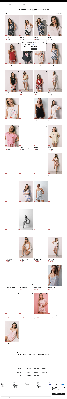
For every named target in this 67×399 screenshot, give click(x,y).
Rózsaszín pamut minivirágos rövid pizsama (11, 315)
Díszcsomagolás (15, 389)
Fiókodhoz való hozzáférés (28, 383)
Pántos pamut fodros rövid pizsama (24, 259)
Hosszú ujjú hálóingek (44, 372)
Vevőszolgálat (14, 383)
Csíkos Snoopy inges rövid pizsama (38, 65)
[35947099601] (18, 182)
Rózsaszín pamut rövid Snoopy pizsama (25, 120)
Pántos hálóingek (44, 369)
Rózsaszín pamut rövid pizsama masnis (10, 148)
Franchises (38, 384)
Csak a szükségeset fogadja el (35, 46)
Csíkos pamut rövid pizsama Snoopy (24, 148)
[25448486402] (32, 153)
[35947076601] (46, 153)
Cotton (45, 9)
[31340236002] (46, 71)
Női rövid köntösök (19, 372)
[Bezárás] (45, 41)
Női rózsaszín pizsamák (28, 368)
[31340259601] (46, 43)
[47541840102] (32, 265)
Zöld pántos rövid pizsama (9, 259)
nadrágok (30, 9)
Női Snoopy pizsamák (36, 375)
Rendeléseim (2, 386)
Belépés (2, 383)
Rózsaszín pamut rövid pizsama (38, 315)
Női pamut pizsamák (28, 369)
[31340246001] (18, 43)
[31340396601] (32, 98)
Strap (32, 9)
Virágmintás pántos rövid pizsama (52, 65)
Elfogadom (34, 48)
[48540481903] (46, 16)
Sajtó (37, 385)
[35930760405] (32, 71)
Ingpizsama (35, 9)
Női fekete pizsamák (36, 369)
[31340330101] (18, 71)
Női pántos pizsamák (44, 368)
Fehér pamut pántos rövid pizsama (52, 259)
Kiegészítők (24, 4)
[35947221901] (32, 182)
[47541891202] (46, 182)
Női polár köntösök (19, 375)
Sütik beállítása (24, 397)
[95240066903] (32, 293)
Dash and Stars (29, 4)
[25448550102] (46, 98)
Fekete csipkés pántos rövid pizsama (38, 120)
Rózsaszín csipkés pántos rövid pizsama (25, 175)
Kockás (43, 9)
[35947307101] (18, 293)
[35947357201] (18, 321)
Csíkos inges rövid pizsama (51, 120)
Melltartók (18, 4)
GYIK (13, 388)
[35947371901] (18, 265)
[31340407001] (18, 126)
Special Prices (3, 4)
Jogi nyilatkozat (7, 397)
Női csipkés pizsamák (36, 368)
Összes (19, 9)
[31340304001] (18, 16)
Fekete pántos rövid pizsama (23, 287)
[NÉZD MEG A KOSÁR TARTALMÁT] (65, 3)
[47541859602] (46, 237)
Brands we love (38, 4)
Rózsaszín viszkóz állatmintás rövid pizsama (53, 315)
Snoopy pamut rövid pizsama (23, 65)
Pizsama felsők (26, 9)
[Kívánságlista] (63, 3)
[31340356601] (46, 126)
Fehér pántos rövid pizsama (37, 259)
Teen (32, 4)
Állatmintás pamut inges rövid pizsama (53, 175)
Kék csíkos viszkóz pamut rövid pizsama (10, 287)
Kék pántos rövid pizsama (51, 287)
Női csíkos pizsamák (36, 372)
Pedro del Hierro (53, 397)
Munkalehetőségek (39, 386)
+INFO (33, 44)
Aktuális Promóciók (15, 387)
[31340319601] (32, 16)
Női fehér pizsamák (28, 372)
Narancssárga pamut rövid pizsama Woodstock (40, 148)
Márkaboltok (38, 387)
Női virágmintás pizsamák (28, 375)
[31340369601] (18, 98)
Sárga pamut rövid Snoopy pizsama (52, 148)
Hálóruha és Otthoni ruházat (12, 4)
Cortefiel (59, 397)
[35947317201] (18, 153)
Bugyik (21, 4)
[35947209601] (32, 237)
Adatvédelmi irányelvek (17, 397)
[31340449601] (32, 126)
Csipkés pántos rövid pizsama (37, 287)
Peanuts (33, 10)
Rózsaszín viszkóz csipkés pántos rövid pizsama (11, 343)
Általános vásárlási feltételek (12, 397)
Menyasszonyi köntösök (19, 369)
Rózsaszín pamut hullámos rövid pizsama (11, 175)
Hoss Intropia (64, 397)
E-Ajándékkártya (15, 386)
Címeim (2, 385)
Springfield (57, 397)
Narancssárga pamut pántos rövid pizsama (39, 175)
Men (34, 4)
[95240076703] (46, 293)
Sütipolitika (21, 397)
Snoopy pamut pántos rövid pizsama (10, 65)
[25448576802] (18, 210)
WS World (42, 4)
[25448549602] (32, 210)
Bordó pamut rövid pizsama (23, 315)
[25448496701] (46, 265)
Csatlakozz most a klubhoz (58, 393)
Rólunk (38, 383)
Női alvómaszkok (19, 368)
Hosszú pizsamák (39, 9)
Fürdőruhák (7, 4)
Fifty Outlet (62, 397)
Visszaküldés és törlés (15, 385)
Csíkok (48, 9)
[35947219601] (46, 210)
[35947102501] (18, 237)
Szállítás (14, 384)
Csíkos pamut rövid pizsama (9, 120)
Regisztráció (2, 384)
